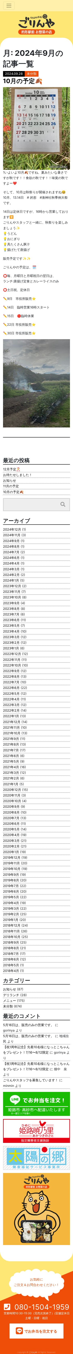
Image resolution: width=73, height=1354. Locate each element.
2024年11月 (11, 535)
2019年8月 (11, 880)
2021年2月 (11, 778)
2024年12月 (12, 529)
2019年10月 (11, 869)
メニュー (9, 1001)
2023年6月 (11, 620)
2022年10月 (12, 665)
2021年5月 (11, 761)
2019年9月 (11, 875)
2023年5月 (11, 626)
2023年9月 (11, 603)
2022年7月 (11, 682)
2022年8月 (11, 676)
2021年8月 (11, 744)
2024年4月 (11, 563)
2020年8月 (11, 812)
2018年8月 (11, 948)
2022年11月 (11, 660)
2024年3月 (11, 569)
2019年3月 (11, 908)
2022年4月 (11, 699)
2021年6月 (11, 756)
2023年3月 (11, 637)
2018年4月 (11, 971)
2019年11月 (11, 863)
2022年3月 (11, 705)
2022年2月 (11, 710)
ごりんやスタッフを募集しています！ (30, 1080)
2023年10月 (12, 597)
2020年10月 (12, 801)
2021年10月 (11, 733)
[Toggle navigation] (9, 6)
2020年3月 (11, 841)
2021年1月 (10, 784)
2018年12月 (11, 925)
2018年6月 (11, 959)
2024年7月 (11, 552)
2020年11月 (11, 795)
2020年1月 (11, 852)
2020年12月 (12, 790)
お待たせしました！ (17, 475)
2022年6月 (11, 688)
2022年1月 (11, 716)
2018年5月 (11, 965)
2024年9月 (11, 541)
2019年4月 (11, 903)
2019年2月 (11, 914)
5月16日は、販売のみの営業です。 (28, 1025)
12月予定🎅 (11, 469)
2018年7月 (11, 954)
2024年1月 (11, 580)
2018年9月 (11, 942)
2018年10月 (11, 937)
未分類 (31, 74)
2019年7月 (11, 886)
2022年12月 (12, 654)
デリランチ (11, 995)
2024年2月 (11, 575)
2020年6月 (11, 824)
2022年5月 (11, 694)
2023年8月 (11, 609)
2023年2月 (11, 643)
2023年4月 (11, 631)
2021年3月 (11, 773)
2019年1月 (10, 920)
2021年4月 (11, 767)
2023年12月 (12, 586)
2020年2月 (11, 846)
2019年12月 (11, 858)
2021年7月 (11, 750)
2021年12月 (11, 722)
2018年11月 (11, 931)
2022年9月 (11, 671)
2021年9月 (11, 739)
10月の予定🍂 (13, 492)
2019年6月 (11, 891)
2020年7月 (11, 818)
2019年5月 (11, 897)
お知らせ (9, 480)
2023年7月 (11, 614)
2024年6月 (11, 558)
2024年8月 (11, 546)
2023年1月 (11, 648)
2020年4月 (11, 835)
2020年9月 (11, 807)
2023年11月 (11, 592)
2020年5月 (11, 829)
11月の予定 (11, 486)
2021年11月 (11, 727)
